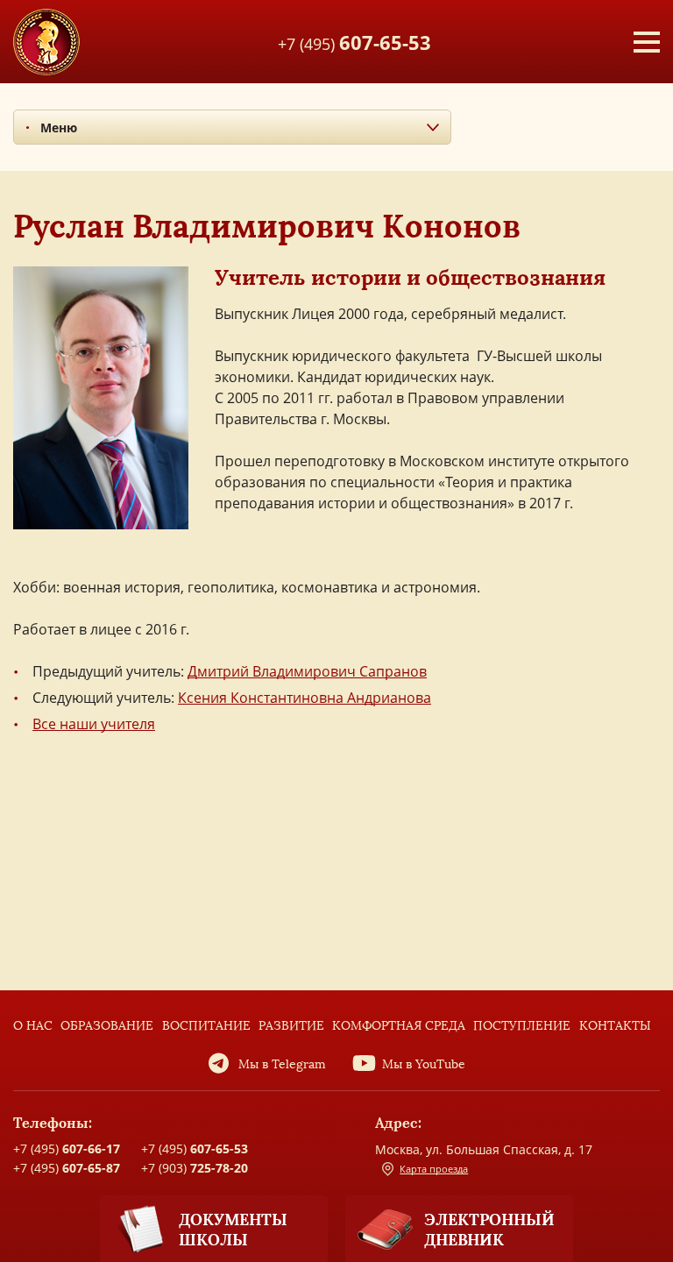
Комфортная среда (398, 1025)
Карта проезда (434, 1168)
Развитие (291, 1025)
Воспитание (206, 1025)
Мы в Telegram (282, 1064)
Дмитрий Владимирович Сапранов (307, 671)
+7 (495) (354, 41)
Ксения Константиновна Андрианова (304, 697)
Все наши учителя (93, 724)
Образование (106, 1025)
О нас (33, 1025)
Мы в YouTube (423, 1064)
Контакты (615, 1025)
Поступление (521, 1025)
